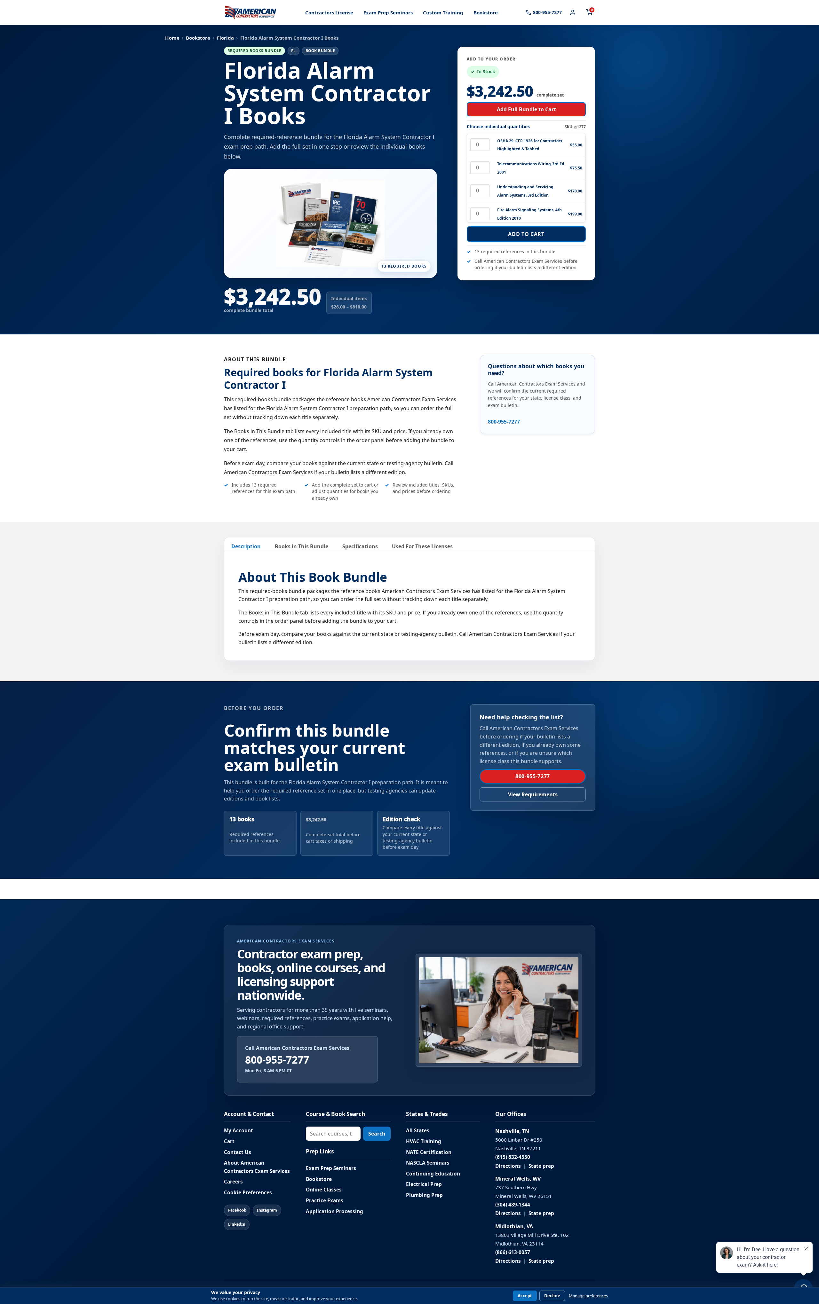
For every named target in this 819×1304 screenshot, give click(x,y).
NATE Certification (428, 1152)
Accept (525, 1296)
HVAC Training (423, 1141)
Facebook (237, 1210)
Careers (233, 1181)
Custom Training (443, 12)
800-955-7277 (504, 421)
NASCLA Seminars (427, 1163)
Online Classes (324, 1189)
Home (172, 38)
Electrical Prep (424, 1184)
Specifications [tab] (360, 546)
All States (417, 1130)
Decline (552, 1296)
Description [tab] (246, 546)
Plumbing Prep (424, 1195)
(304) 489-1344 (512, 1204)
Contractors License (329, 12)
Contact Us (237, 1152)
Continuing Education (433, 1173)
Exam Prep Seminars (388, 12)
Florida (225, 38)
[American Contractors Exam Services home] (250, 12)
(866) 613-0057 (512, 1252)
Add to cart (526, 234)
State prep (541, 1166)
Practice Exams (324, 1200)
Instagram (267, 1210)
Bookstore (485, 12)
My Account (238, 1130)
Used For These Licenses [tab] (422, 546)
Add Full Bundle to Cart (526, 109)
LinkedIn (236, 1224)
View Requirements (533, 794)
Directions (508, 1166)
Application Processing (334, 1211)
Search (377, 1133)
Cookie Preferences (248, 1192)
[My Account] (572, 12)
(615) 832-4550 (512, 1157)
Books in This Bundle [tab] (301, 546)
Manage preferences (588, 1296)
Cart (229, 1141)
